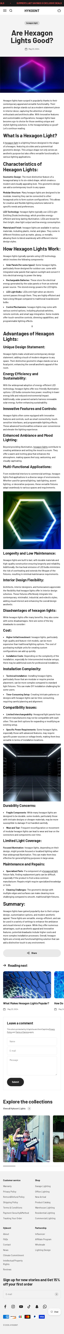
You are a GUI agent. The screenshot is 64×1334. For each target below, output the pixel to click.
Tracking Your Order (12, 1218)
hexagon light (32, 23)
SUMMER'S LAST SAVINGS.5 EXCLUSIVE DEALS (34, 3)
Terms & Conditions (12, 1207)
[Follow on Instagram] (13, 1306)
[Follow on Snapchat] (37, 1306)
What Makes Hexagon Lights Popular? (26, 1003)
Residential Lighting (45, 1213)
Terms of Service (22, 1032)
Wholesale (40, 1244)
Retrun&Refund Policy (14, 1197)
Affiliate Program (43, 1239)
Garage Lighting (43, 1186)
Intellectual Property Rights (13, 1262)
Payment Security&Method (16, 1213)
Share (34, 953)
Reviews (7, 1269)
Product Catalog (42, 1202)
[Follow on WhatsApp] (45, 1306)
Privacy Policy (9, 1191)
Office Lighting (42, 1191)
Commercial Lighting (45, 1218)
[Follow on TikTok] (29, 1306)
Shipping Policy (10, 1202)
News (5, 1250)
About (6, 1234)
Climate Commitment (13, 1255)
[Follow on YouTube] (21, 1306)
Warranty (7, 1186)
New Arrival (40, 1197)
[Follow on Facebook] (5, 1306)
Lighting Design (43, 1250)
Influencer (40, 1234)
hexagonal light (50, 871)
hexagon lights (40, 447)
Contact (7, 1244)
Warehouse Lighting (45, 1207)
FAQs (5, 1239)
